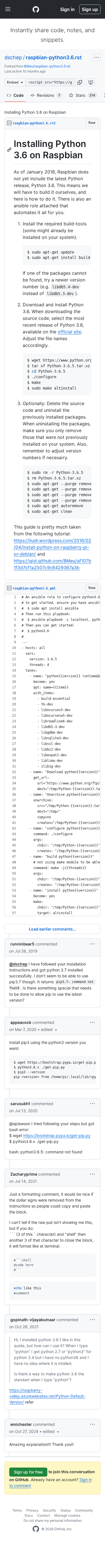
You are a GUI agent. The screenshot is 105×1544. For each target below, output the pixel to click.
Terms (17, 1510)
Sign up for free (28, 1472)
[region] (52, 354)
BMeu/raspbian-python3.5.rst (47, 66)
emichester (21, 1424)
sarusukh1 (20, 1103)
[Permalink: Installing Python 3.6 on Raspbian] (10, 149)
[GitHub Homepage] (35, 1529)
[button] (80, 82)
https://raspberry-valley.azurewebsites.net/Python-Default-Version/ (47, 1396)
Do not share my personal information (53, 1520)
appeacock (20, 1022)
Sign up (90, 9)
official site (69, 332)
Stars (85, 95)
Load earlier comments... (52, 929)
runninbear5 (22, 944)
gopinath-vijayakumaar (32, 1319)
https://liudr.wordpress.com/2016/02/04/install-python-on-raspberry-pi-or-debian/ (52, 547)
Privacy (32, 1510)
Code (18, 95)
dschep (13, 57)
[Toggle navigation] (7, 9)
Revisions (48, 95)
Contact (43, 1515)
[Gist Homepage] (35, 9)
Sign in (67, 9)
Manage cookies (67, 1515)
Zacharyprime (23, 1174)
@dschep (18, 964)
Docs (29, 1515)
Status (65, 1510)
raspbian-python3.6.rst (54, 57)
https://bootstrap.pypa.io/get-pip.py (56, 1135)
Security (49, 1510)
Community (84, 1510)
